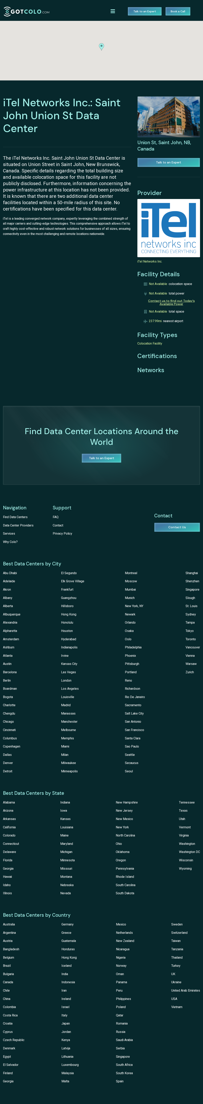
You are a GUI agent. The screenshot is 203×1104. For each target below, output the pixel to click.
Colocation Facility (149, 343)
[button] (101, 47)
